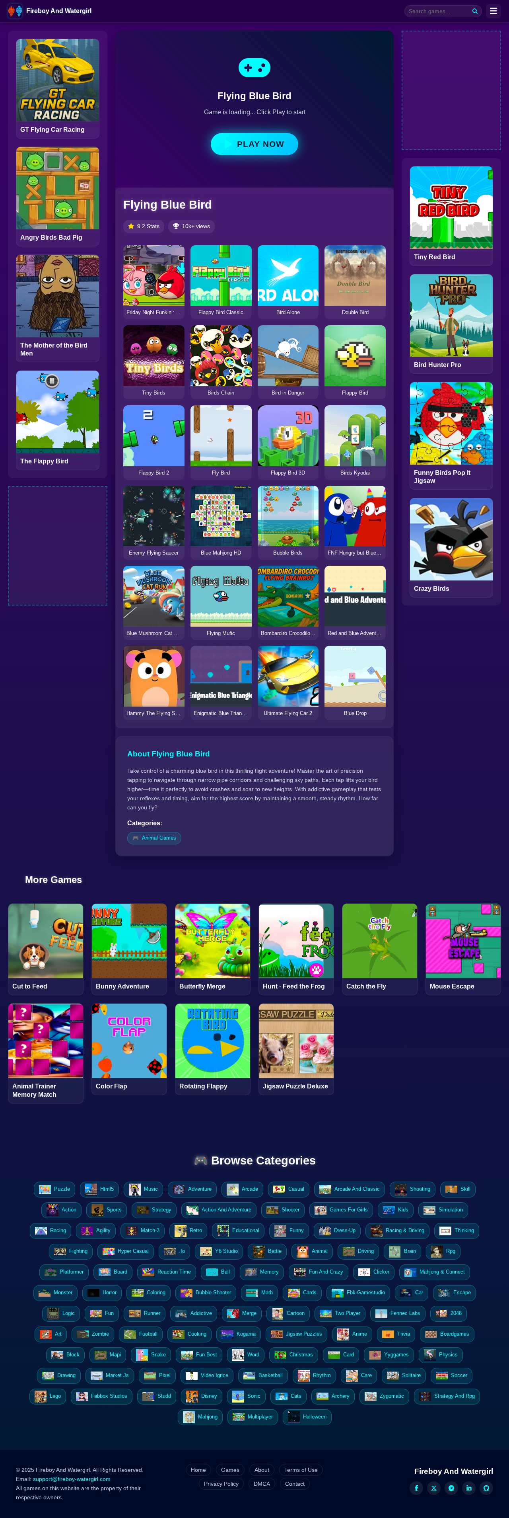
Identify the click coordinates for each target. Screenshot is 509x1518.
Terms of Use (301, 1470)
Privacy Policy (221, 1484)
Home (198, 1470)
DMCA (262, 1484)
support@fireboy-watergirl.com (72, 1479)
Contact (295, 1484)
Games (230, 1470)
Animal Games (159, 838)
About (261, 1470)
